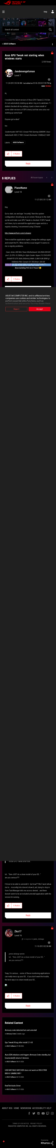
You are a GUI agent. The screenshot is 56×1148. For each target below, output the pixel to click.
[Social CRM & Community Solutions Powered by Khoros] (47, 1142)
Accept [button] (39, 309)
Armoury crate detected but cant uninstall (21, 1030)
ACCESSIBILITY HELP (41, 1108)
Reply (28, 163)
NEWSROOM (25, 1108)
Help (45, 12)
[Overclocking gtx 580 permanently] (51, 177)
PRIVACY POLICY (36, 1123)
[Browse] (4, 11)
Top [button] (3, 1141)
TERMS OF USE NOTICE (21, 1123)
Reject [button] (16, 309)
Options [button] (52, 44)
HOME (16, 1108)
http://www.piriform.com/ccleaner (18, 233)
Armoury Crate (11, 1034)
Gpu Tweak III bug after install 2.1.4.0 (19, 1042)
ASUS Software (10, 44)
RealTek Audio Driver (13, 1086)
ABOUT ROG (7, 1108)
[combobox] (28, 29)
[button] (8, 153)
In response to (34, 939)
